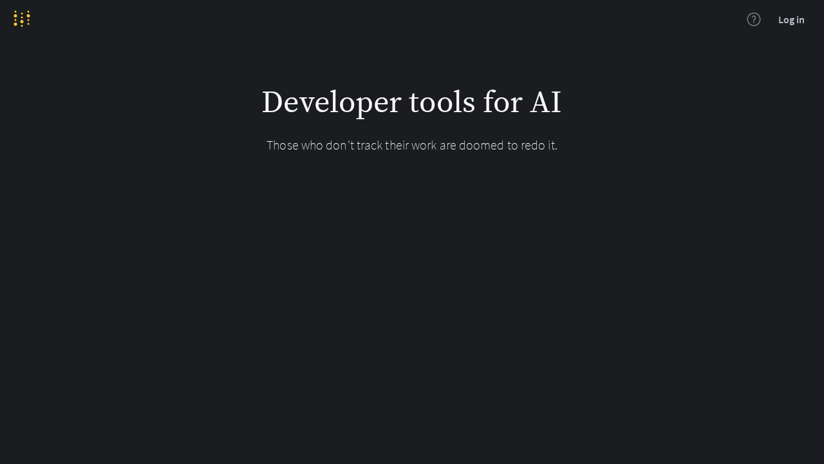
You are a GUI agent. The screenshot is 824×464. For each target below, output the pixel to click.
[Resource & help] (754, 19)
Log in (791, 19)
